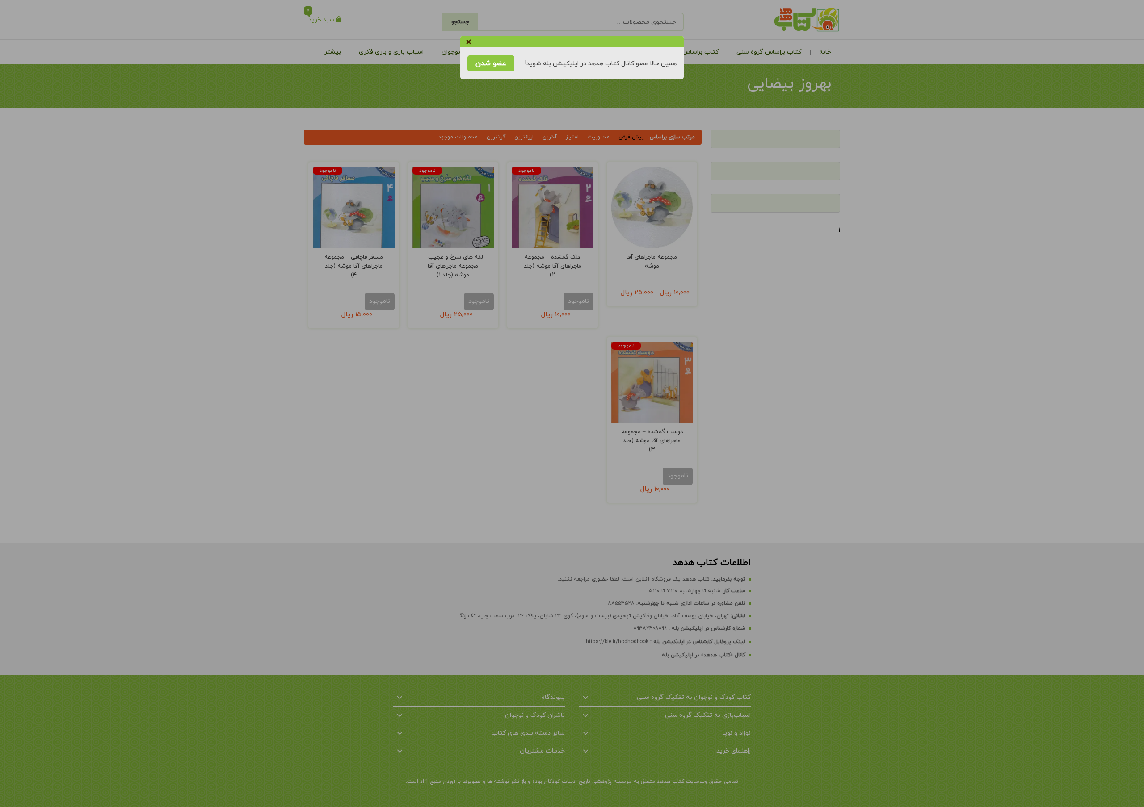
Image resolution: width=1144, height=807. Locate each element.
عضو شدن (490, 63)
